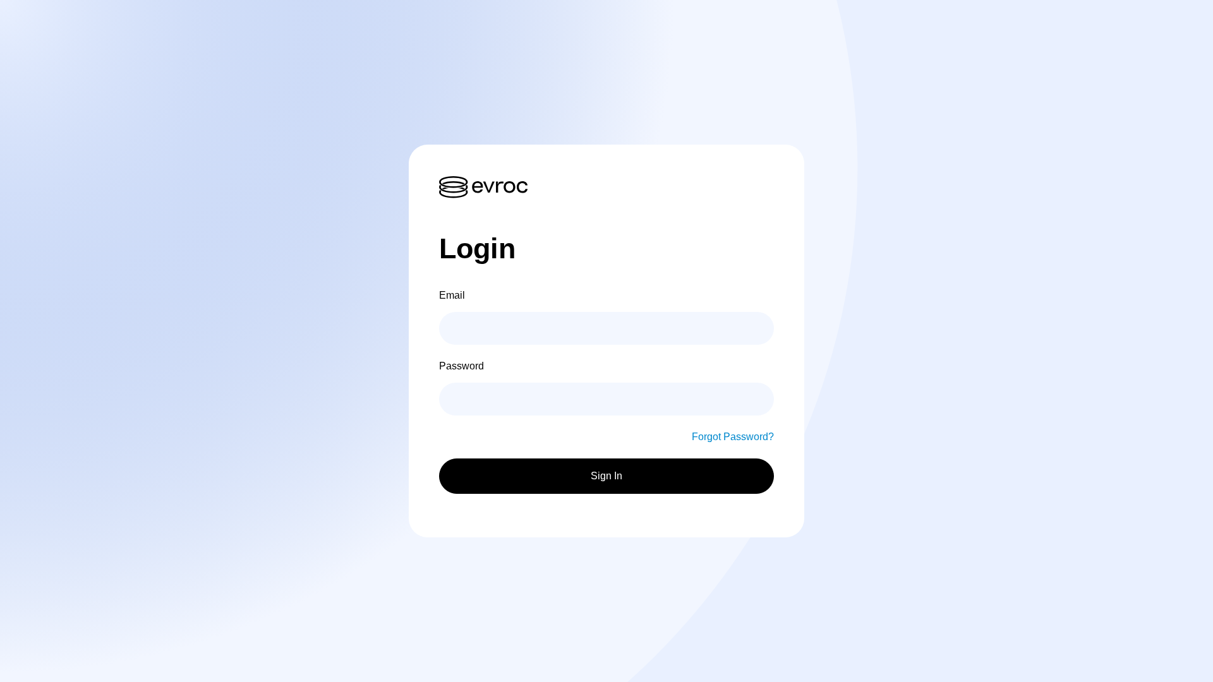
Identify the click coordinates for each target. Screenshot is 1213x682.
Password (461, 366)
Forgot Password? (733, 436)
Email (452, 295)
